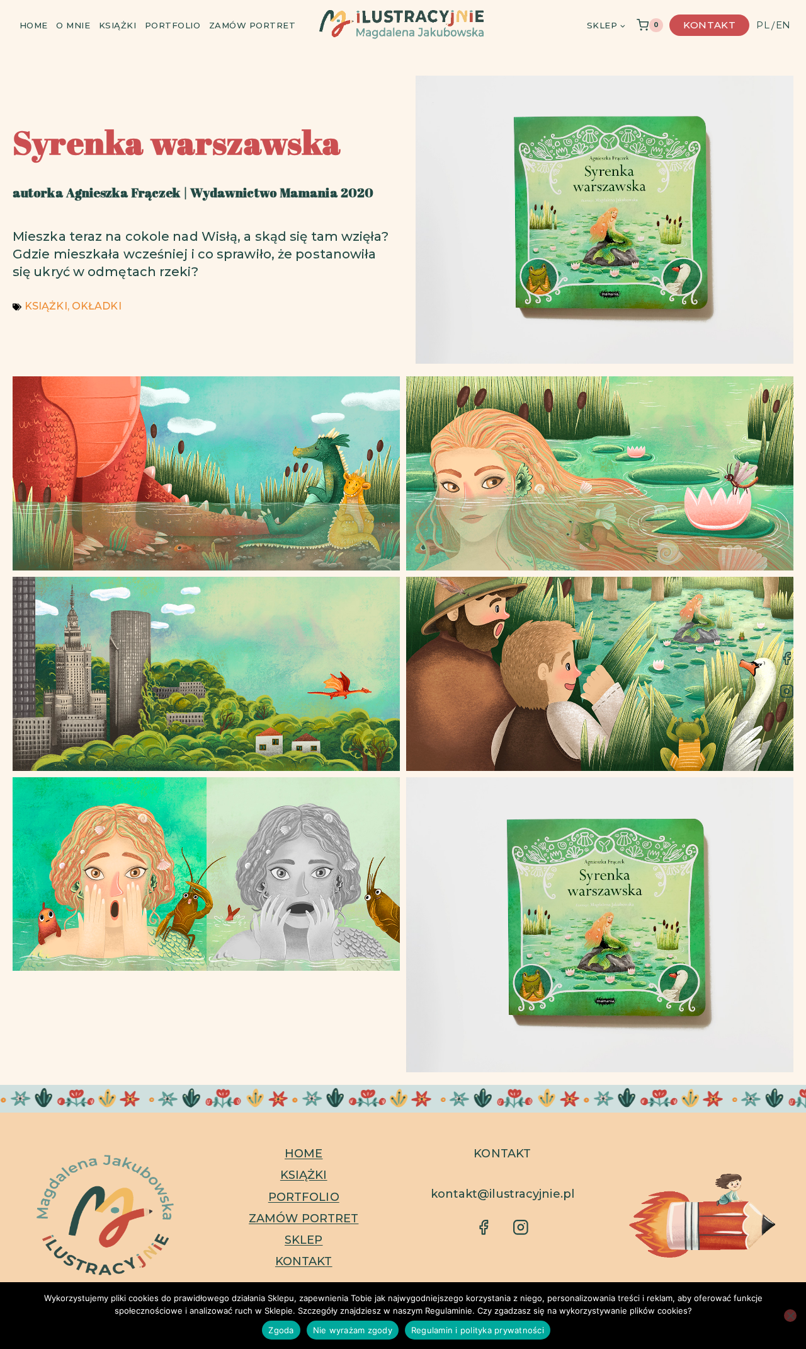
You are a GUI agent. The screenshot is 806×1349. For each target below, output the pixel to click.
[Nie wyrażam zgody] (790, 1315)
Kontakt (709, 25)
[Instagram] (786, 691)
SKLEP (304, 1240)
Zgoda (280, 1330)
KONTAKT (303, 1261)
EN (783, 25)
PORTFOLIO (303, 1197)
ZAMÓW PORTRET (303, 1218)
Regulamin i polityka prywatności (477, 1330)
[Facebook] (786, 658)
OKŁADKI (97, 306)
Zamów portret (252, 25)
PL (762, 25)
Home (34, 25)
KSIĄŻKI (46, 306)
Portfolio (173, 25)
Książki (118, 25)
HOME (303, 1154)
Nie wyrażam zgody (352, 1330)
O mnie (73, 25)
